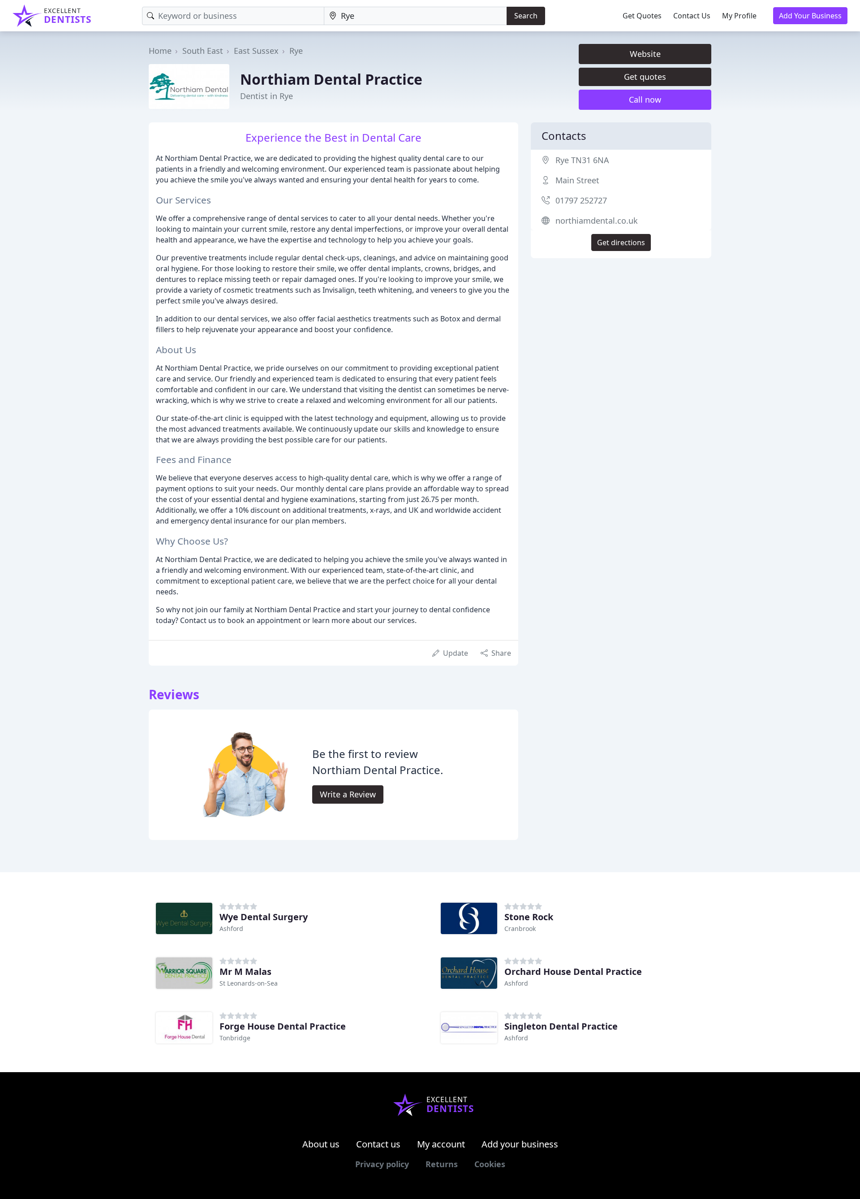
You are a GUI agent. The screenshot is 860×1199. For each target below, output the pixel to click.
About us (321, 1144)
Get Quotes (642, 16)
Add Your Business (810, 16)
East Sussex (256, 50)
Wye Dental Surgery (263, 917)
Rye (296, 50)
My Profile (739, 16)
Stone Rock (528, 917)
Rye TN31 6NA (582, 160)
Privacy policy (382, 1164)
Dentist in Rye (266, 96)
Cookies (489, 1164)
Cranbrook (520, 928)
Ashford (231, 928)
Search (526, 16)
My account (441, 1144)
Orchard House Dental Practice (573, 971)
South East (202, 50)
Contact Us (691, 16)
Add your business (520, 1144)
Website (645, 53)
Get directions (621, 242)
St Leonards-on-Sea (248, 983)
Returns (442, 1164)
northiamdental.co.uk (596, 220)
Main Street (577, 180)
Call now (645, 99)
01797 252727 (581, 200)
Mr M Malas (245, 971)
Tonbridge (234, 1038)
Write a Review (348, 794)
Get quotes (645, 76)
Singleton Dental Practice (561, 1026)
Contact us (378, 1144)
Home (160, 50)
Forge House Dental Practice (282, 1026)
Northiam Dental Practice (331, 79)
